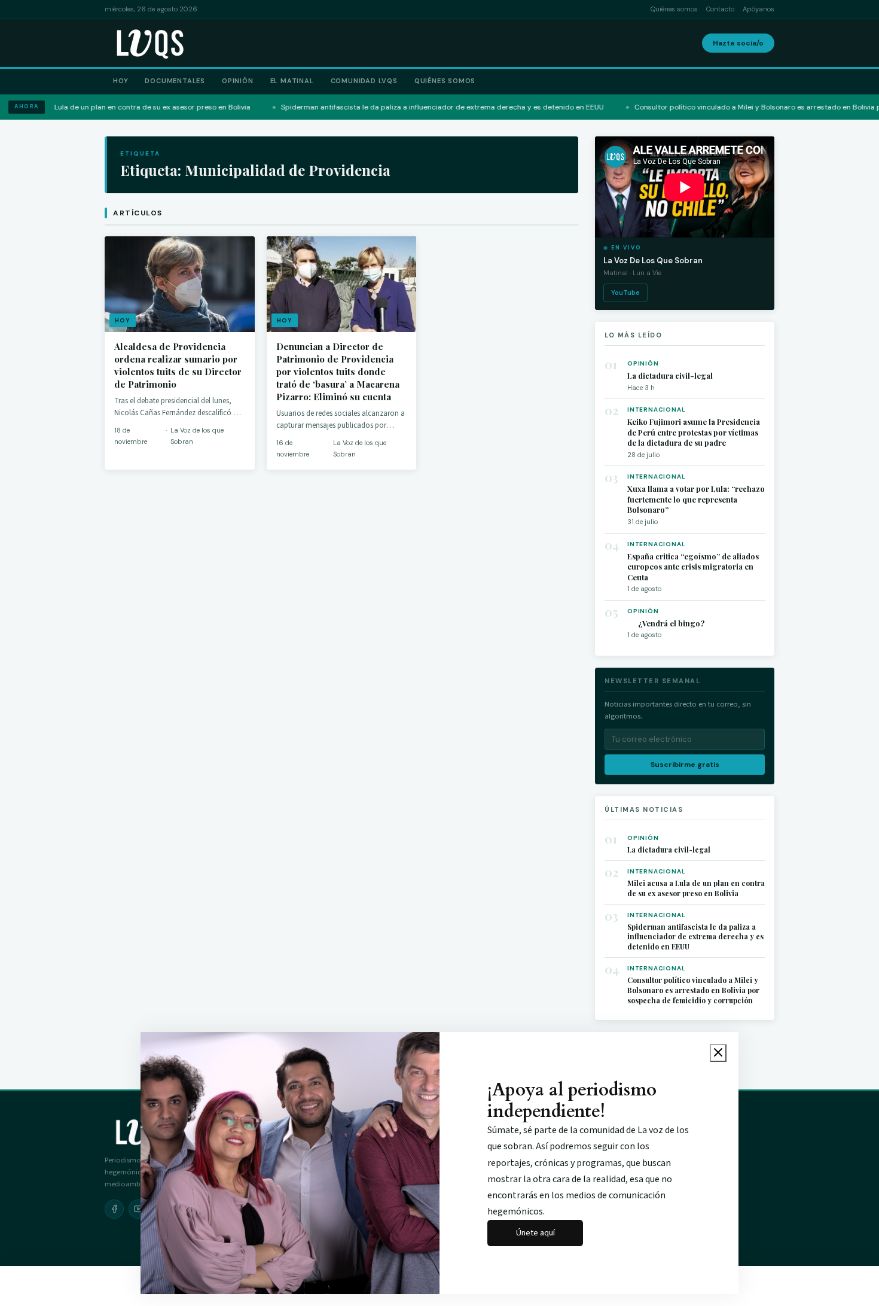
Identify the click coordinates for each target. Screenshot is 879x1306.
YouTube (625, 292)
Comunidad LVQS (364, 81)
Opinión (238, 81)
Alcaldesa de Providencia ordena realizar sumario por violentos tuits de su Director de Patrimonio (178, 365)
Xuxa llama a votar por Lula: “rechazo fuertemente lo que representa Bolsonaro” (696, 499)
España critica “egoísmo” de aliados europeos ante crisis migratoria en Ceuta (693, 566)
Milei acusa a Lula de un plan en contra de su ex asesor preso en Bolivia (696, 888)
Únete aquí (535, 1232)
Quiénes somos (674, 9)
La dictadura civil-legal (670, 375)
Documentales (175, 81)
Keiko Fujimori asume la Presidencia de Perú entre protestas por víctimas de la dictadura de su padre (693, 431)
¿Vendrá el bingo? (665, 623)
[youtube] (138, 1209)
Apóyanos (758, 9)
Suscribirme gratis (685, 764)
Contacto (720, 9)
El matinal (292, 81)
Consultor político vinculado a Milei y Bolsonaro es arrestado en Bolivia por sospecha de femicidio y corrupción (693, 990)
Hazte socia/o (738, 43)
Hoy (120, 81)
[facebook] (114, 1209)
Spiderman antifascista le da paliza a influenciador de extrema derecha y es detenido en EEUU (695, 937)
